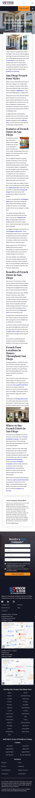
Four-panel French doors (20, 385)
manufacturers (10, 468)
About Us (20, 604)
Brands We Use (5, 607)
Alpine (9, 692)
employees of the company (14, 459)
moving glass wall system (14, 231)
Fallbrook (9, 707)
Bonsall (9, 695)
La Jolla (9, 710)
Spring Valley (9, 731)
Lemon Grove (9, 713)
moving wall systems (21, 398)
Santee (9, 728)
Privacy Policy (23, 790)
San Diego (9, 725)
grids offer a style (13, 331)
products (9, 71)
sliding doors (20, 90)
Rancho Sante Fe (25, 722)
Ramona (9, 722)
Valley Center (25, 731)
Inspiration (21, 766)
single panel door (14, 187)
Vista (9, 734)
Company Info (5, 604)
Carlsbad (9, 698)
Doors (20, 762)
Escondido (25, 704)
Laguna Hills (25, 749)
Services (3, 766)
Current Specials (5, 770)
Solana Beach (25, 728)
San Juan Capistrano (25, 754)
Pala (25, 716)
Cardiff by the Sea (25, 695)
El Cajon (25, 701)
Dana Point (25, 746)
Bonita (25, 692)
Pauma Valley (9, 719)
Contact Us (4, 610)
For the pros (4, 773)
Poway (25, 719)
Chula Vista (25, 698)
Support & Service (23, 770)
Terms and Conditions (13, 790)
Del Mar (9, 701)
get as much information (21, 480)
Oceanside (9, 716)
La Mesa (25, 710)
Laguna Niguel (9, 752)
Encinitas (9, 704)
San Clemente (9, 754)
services (16, 71)
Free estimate (24, 8)
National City (25, 713)
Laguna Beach (9, 749)
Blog (19, 607)
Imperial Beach (26, 707)
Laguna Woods (25, 752)
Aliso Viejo (9, 746)
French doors (10, 60)
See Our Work (22, 773)
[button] (32, 8)
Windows (4, 762)
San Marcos (25, 725)
